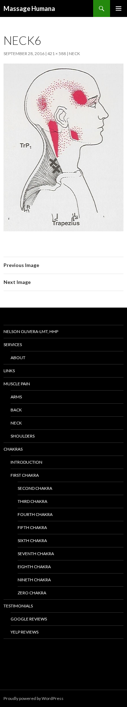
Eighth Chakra (34, 566)
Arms (16, 396)
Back (16, 409)
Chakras (13, 449)
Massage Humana (29, 8)
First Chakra (25, 475)
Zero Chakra (32, 592)
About (18, 357)
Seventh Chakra (36, 553)
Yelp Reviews (24, 632)
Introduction (26, 462)
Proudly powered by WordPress (34, 698)
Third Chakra (32, 501)
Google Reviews (29, 619)
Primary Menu (118, 8)
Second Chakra (35, 488)
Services (13, 344)
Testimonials (18, 605)
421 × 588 (56, 53)
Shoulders (23, 436)
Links (9, 370)
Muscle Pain (17, 383)
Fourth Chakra (35, 514)
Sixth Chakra (32, 540)
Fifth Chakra (32, 527)
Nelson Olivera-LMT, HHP (31, 331)
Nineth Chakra (34, 579)
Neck (74, 53)
